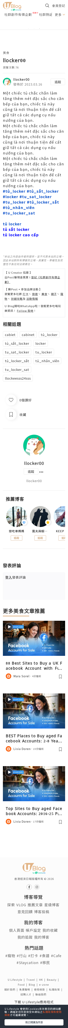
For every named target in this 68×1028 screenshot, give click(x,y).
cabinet (28, 334)
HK (43, 979)
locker (40, 343)
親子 (54, 294)
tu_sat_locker (17, 352)
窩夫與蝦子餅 (40, 531)
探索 (11, 904)
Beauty (53, 979)
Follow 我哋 (25, 311)
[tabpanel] (34, 24)
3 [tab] (39, 28)
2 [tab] (34, 28)
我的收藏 (50, 930)
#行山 (22, 955)
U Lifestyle (17, 979)
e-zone (44, 984)
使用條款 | (41, 989)
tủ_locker (49, 334)
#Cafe (56, 955)
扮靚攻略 (17, 299)
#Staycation (28, 962)
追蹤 (58, 81)
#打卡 (33, 955)
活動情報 (32, 299)
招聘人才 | (27, 994)
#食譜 (45, 955)
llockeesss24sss (18, 378)
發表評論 (15, 577)
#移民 (45, 962)
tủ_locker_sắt (17, 360)
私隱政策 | (56, 989)
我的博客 (41, 937)
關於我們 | (11, 989)
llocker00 (21, 79)
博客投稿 (41, 911)
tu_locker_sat (17, 369)
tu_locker (43, 352)
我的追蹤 (25, 937)
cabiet (10, 334)
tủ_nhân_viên (47, 360)
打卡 (25, 294)
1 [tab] (28, 28)
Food (23, 984)
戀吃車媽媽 (16, 531)
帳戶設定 (33, 930)
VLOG (21, 904)
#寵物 (10, 955)
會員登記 (58, 5)
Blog (34, 984)
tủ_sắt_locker (17, 343)
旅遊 (35, 294)
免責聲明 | (26, 989)
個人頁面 (16, 930)
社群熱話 (46, 14)
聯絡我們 (41, 994)
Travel (32, 979)
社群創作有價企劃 (18, 14)
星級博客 (51, 904)
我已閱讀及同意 (34, 1022)
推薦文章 (35, 904)
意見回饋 (25, 911)
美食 (6, 52)
